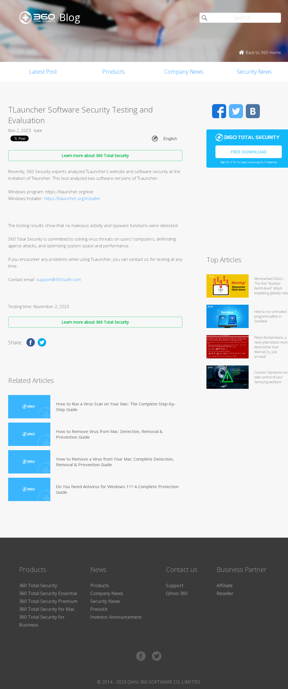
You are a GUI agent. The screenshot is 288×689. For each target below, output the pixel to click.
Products (113, 71)
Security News (105, 601)
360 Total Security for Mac (47, 609)
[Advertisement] (247, 214)
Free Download (249, 151)
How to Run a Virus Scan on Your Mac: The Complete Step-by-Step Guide (116, 406)
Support (174, 585)
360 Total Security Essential (48, 593)
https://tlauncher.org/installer (72, 198)
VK (253, 111)
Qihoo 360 (177, 593)
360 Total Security (38, 585)
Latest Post (43, 71)
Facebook (219, 111)
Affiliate (225, 585)
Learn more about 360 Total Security (95, 155)
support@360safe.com (58, 279)
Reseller (225, 593)
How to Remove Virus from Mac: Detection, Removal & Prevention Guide (109, 434)
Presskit (98, 609)
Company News (183, 71)
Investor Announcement (115, 617)
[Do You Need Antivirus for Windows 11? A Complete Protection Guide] (29, 489)
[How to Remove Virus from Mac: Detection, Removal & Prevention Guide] (29, 434)
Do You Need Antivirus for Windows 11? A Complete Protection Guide (117, 489)
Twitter (236, 111)
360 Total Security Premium (48, 601)
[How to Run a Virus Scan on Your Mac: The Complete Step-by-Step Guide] (29, 406)
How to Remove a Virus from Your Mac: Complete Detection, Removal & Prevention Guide (115, 461)
